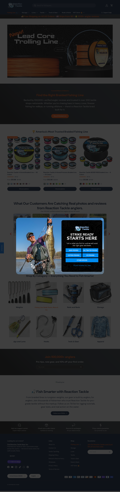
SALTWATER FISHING (90, 250)
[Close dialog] (102, 219)
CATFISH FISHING (73, 255)
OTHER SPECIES (82, 260)
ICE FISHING (90, 255)
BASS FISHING (73, 250)
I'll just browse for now (82, 265)
